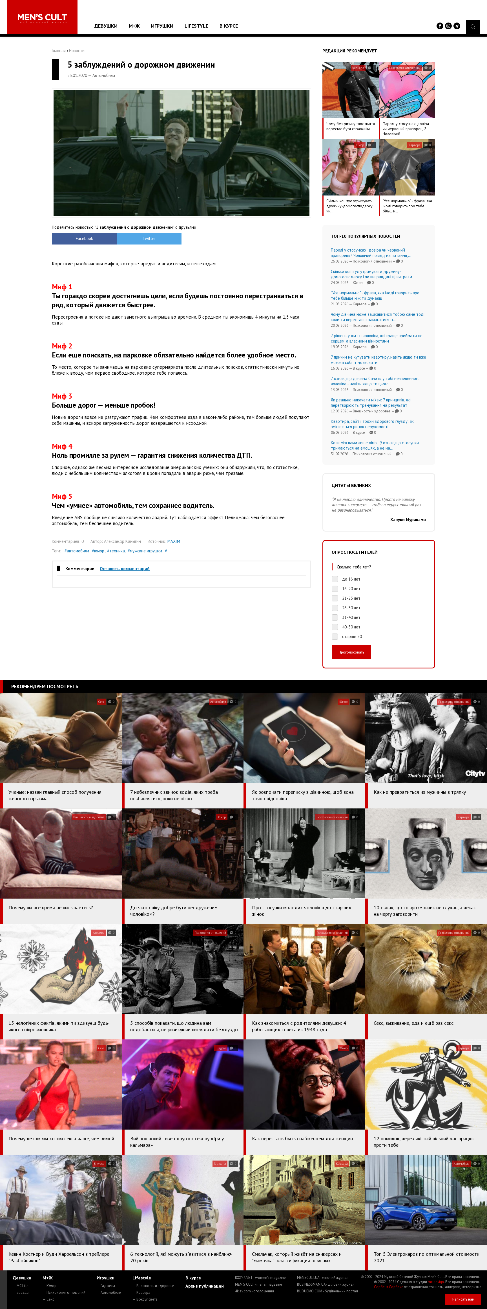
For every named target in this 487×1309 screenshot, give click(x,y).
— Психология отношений (64, 1292)
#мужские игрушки (145, 551)
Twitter (149, 238)
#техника (116, 551)
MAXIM (173, 541)
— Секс (48, 1299)
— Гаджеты (106, 1285)
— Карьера (141, 1292)
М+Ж (134, 26)
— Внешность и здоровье (153, 1285)
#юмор (98, 551)
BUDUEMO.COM (327, 1291)
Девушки (106, 26)
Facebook (84, 238)
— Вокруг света (145, 1299)
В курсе (229, 26)
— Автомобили (109, 1292)
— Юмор (49, 1285)
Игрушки (162, 26)
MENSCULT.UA (322, 1277)
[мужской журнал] (42, 18)
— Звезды (21, 1292)
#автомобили (77, 551)
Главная (59, 50)
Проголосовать (351, 652)
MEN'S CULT (258, 1284)
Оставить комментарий (125, 568)
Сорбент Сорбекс (388, 1286)
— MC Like (20, 1285)
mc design (436, 1281)
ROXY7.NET (260, 1277)
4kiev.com (254, 1291)
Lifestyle (196, 26)
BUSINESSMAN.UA (326, 1284)
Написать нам (463, 1299)
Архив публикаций (204, 1286)
